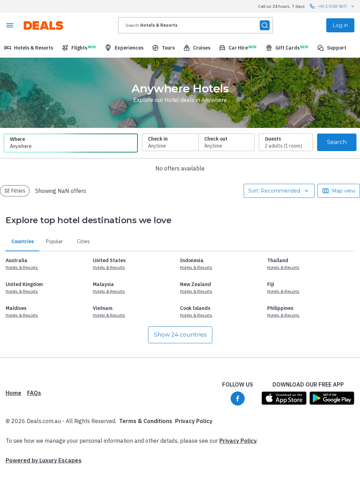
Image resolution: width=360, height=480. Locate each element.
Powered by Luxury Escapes (44, 460)
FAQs (34, 392)
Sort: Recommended (274, 191)
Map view (343, 191)
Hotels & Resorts (22, 267)
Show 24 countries (180, 334)
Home (13, 392)
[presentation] (195, 25)
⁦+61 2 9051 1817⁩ (332, 6)
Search (337, 142)
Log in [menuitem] (340, 25)
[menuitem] (28, 48)
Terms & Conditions (145, 420)
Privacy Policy (193, 420)
